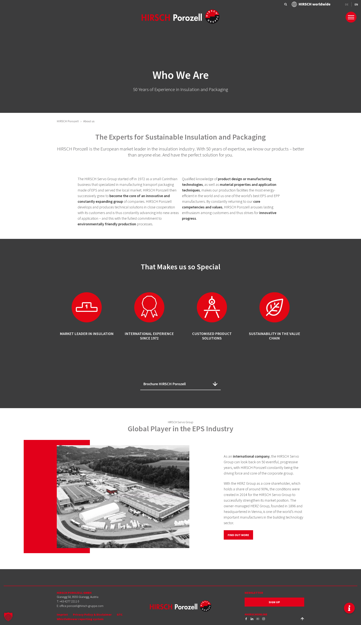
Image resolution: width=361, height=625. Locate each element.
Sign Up (274, 602)
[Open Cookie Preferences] (8, 616)
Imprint (62, 614)
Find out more (238, 535)
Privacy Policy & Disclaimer (92, 614)
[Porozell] (180, 16)
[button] (349, 608)
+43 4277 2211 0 (69, 601)
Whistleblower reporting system (80, 619)
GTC (120, 614)
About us (89, 121)
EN (356, 4)
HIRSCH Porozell (68, 121)
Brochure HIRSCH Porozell (164, 383)
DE (346, 4)
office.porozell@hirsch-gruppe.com (81, 606)
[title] (246, 618)
